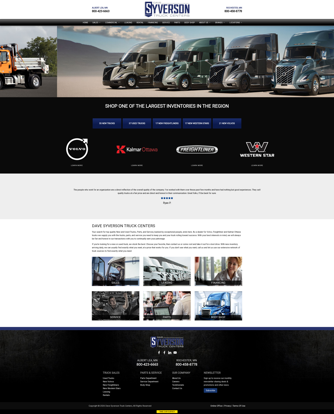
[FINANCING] (218, 271)
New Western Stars (197, 123)
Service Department (149, 381)
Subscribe (210, 390)
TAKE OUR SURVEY (167, 412)
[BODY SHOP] (218, 306)
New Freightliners (167, 123)
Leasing (106, 392)
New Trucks (107, 123)
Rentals (106, 395)
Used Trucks (137, 123)
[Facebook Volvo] (164, 353)
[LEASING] (167, 271)
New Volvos (227, 123)
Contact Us (177, 388)
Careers (175, 381)
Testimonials (178, 385)
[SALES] (115, 271)
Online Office (216, 406)
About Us (176, 378)
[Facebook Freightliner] (159, 353)
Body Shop (145, 385)
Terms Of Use (239, 406)
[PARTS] (167, 306)
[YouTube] (175, 353)
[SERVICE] (115, 306)
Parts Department (148, 378)
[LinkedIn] (169, 353)
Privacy (227, 406)
